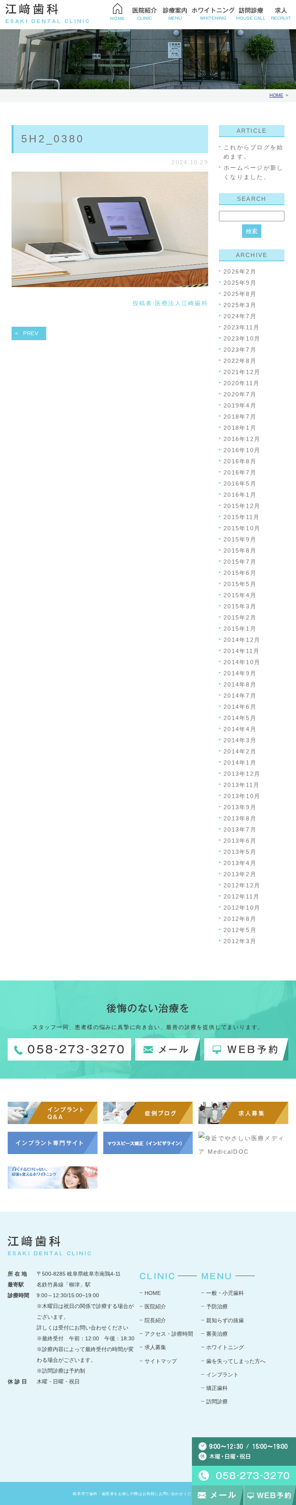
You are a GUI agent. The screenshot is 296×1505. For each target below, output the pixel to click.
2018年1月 (240, 427)
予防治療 (217, 1306)
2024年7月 (240, 316)
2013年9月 (240, 807)
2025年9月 (240, 282)
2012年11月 (242, 896)
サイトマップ (161, 1361)
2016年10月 (242, 450)
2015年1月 (240, 628)
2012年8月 (240, 918)
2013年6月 (240, 840)
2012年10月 (242, 907)
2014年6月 (240, 706)
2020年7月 (240, 394)
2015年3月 (240, 606)
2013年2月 (240, 874)
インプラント (222, 1374)
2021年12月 (242, 372)
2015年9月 (240, 539)
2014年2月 (240, 751)
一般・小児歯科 (225, 1293)
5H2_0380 (52, 139)
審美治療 (217, 1334)
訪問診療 (217, 1401)
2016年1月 (240, 494)
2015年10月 (242, 528)
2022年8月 (240, 360)
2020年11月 (242, 383)
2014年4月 (240, 729)
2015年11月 (242, 517)
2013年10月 (242, 796)
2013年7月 (240, 829)
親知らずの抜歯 (225, 1320)
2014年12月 (242, 639)
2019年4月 (240, 405)
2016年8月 (240, 461)
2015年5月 (240, 584)
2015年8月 (240, 550)
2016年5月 (240, 483)
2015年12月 (242, 506)
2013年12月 (242, 773)
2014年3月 (240, 740)
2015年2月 (240, 617)
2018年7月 (240, 416)
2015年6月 (240, 573)
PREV (31, 333)
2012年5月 (240, 930)
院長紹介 (155, 1320)
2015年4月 (240, 595)
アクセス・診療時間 (169, 1334)
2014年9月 (240, 673)
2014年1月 (240, 762)
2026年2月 (240, 271)
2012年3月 (240, 941)
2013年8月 (240, 818)
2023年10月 (242, 338)
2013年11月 (242, 785)
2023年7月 (240, 349)
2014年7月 (240, 695)
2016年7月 (240, 472)
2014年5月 (240, 718)
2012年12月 (242, 885)
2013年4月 (240, 863)
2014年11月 (242, 651)
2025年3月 (240, 305)
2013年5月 (240, 852)
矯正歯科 (217, 1388)
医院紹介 (155, 1306)
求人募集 (155, 1347)
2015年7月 (240, 561)
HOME (276, 95)
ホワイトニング (225, 1347)
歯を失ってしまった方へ (236, 1361)
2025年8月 (240, 294)
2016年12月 (242, 439)
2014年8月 (240, 684)
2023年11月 (242, 327)
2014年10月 (242, 662)
